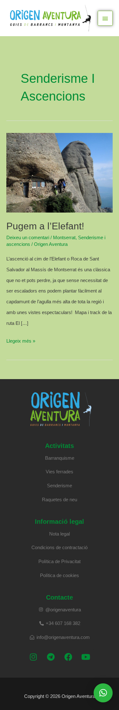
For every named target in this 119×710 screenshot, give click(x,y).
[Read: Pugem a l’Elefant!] (59, 172)
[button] (103, 692)
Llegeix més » (20, 340)
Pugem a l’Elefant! (45, 226)
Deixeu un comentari (27, 237)
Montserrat (64, 237)
